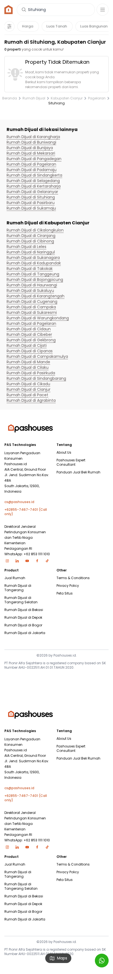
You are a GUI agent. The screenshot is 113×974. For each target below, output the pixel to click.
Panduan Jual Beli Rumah (78, 472)
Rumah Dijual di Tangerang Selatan (21, 600)
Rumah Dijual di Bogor (23, 625)
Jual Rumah (14, 578)
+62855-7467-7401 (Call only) (25, 511)
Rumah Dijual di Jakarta (24, 633)
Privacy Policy (67, 586)
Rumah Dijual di (33, 136)
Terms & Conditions (73, 578)
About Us (63, 452)
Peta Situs (64, 593)
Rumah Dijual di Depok (23, 617)
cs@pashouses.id (19, 502)
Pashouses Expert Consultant (70, 462)
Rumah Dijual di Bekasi (23, 610)
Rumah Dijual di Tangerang (17, 588)
